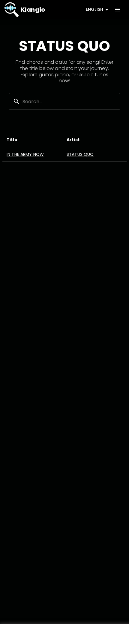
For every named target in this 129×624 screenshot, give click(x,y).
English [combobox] (94, 9)
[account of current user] (117, 9)
